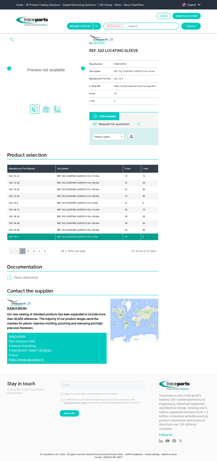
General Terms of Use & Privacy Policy (104, 454)
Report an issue (169, 454)
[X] (182, 441)
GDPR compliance (134, 454)
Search (191, 26)
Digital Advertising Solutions (79, 4)
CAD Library (105, 4)
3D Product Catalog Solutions (43, 4)
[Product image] (46, 109)
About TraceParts (134, 4)
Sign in (164, 16)
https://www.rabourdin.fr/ (26, 360)
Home (19, 4)
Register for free (187, 16)
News (118, 4)
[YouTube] (168, 441)
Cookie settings (152, 454)
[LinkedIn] (162, 441)
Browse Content (80, 26)
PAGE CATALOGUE (26, 278)
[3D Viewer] (34, 109)
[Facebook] (175, 441)
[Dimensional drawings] (57, 109)
